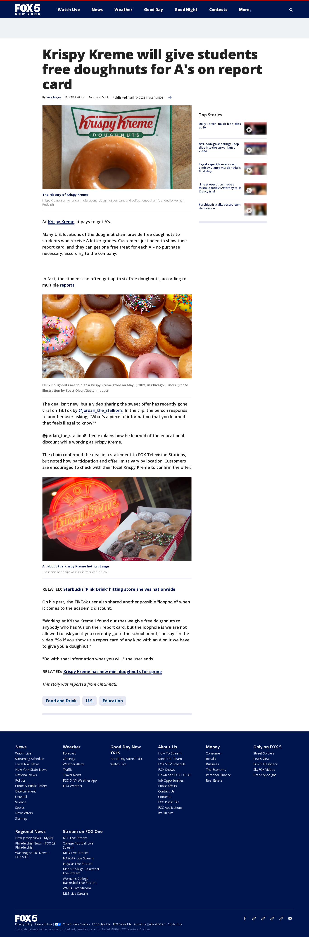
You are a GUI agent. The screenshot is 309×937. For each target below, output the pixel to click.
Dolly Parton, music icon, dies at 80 (220, 125)
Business (212, 764)
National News (26, 775)
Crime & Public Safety (31, 786)
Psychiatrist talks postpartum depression (219, 206)
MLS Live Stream (75, 893)
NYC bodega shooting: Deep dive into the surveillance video (219, 147)
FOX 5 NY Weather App (80, 780)
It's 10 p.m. (166, 813)
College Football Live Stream (78, 845)
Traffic (67, 769)
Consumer (213, 753)
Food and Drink (99, 97)
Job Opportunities (171, 780)
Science (20, 802)
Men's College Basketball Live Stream (81, 871)
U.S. (89, 700)
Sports (20, 807)
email (290, 918)
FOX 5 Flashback (265, 764)
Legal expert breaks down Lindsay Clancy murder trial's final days (220, 167)
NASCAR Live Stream (78, 858)
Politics (20, 780)
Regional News (30, 831)
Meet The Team (170, 759)
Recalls (211, 759)
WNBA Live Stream (77, 888)
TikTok (263, 918)
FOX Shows (166, 769)
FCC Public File (168, 802)
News (20, 747)
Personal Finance (218, 775)
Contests (164, 797)
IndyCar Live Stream (77, 863)
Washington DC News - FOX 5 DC (32, 855)
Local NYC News (27, 764)
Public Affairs (167, 786)
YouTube (272, 918)
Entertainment (25, 791)
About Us (167, 747)
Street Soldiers (264, 753)
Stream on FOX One (83, 831)
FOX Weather (72, 786)
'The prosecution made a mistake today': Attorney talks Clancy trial (220, 187)
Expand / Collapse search (291, 9)
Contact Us (166, 791)
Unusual (21, 797)
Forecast (69, 753)
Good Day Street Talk (126, 759)
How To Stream (169, 753)
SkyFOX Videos (264, 769)
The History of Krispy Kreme (65, 194)
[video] (255, 128)
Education (112, 700)
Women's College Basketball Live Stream (79, 880)
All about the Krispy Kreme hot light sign (75, 566)
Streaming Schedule (29, 759)
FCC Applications (170, 807)
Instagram (254, 918)
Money (213, 747)
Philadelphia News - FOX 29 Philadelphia (35, 845)
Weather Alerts (74, 764)
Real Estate (214, 780)
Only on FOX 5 (267, 747)
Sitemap (21, 818)
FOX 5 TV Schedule (172, 764)
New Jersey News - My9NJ (34, 838)
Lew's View (261, 759)
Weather (72, 747)
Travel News (72, 775)
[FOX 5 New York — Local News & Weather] (30, 9)
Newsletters (24, 813)
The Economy (216, 769)
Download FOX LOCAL (174, 775)
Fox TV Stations (75, 97)
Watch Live (23, 753)
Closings (69, 759)
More (244, 9)
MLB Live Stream (75, 853)
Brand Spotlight (264, 775)
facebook (245, 918)
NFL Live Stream (75, 838)
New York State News (31, 769)
